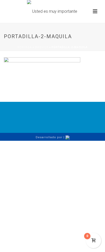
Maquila (41, 47)
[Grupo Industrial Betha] (52, 11)
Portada (25, 47)
